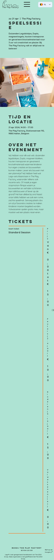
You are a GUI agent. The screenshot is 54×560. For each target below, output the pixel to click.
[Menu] (27, 4)
